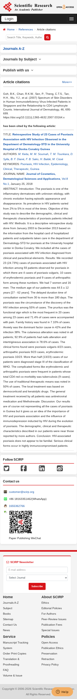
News (6, 630)
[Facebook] (24, 467)
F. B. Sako (32, 159)
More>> (67, 82)
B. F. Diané (17, 159)
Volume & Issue (12, 675)
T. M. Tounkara (59, 154)
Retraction (47, 659)
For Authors (48, 613)
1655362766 (17, 506)
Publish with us (17, 70)
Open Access (49, 642)
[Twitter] (6, 467)
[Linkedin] (42, 467)
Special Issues (50, 630)
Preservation (49, 653)
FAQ (5, 670)
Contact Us (10, 624)
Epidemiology (59, 164)
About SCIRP (52, 597)
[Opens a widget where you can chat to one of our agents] (62, 692)
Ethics (45, 602)
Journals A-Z (11, 602)
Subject (7, 608)
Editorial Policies (51, 608)
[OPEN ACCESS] (65, 6)
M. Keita (23, 154)
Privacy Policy (50, 664)
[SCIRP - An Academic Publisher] (27, 6)
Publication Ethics (52, 648)
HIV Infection (41, 164)
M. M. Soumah (39, 154)
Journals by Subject (21, 59)
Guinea (34, 168)
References (26, 29)
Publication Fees (51, 624)
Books (7, 613)
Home (11, 29)
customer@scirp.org (21, 491)
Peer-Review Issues (53, 619)
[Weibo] (60, 467)
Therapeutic (21, 168)
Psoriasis (26, 164)
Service (9, 637)
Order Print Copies (14, 653)
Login (9, 19)
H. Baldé (45, 159)
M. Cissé (57, 159)
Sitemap (8, 619)
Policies (48, 637)
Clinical (7, 168)
